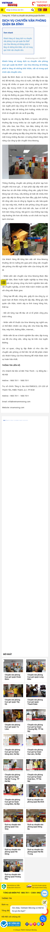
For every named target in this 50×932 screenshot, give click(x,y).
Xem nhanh (8, 33)
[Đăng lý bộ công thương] (12, 924)
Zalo (45, 893)
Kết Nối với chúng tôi (11, 917)
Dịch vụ (5, 904)
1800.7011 (25, 893)
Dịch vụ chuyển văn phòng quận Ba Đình (29, 16)
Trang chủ (6, 16)
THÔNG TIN (7, 898)
